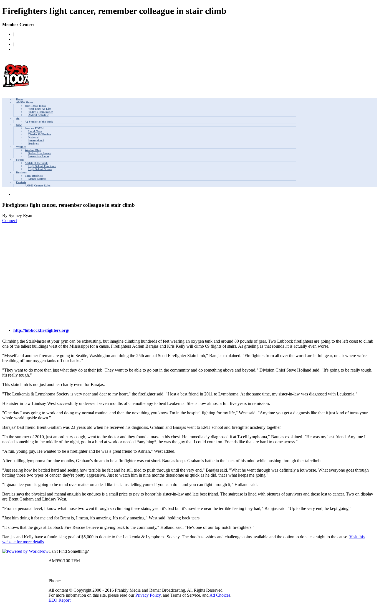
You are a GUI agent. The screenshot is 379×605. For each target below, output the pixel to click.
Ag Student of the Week (39, 121)
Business (33, 143)
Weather (21, 146)
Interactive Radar (38, 156)
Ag (17, 118)
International (36, 140)
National (33, 137)
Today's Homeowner (40, 111)
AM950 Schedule (38, 114)
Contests (21, 182)
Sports (20, 159)
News (19, 124)
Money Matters (37, 178)
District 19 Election (39, 134)
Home (19, 99)
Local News (35, 131)
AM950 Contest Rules (37, 185)
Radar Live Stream (39, 153)
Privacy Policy (148, 595)
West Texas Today (35, 105)
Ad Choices (219, 595)
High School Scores (40, 169)
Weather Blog (33, 150)
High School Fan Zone (42, 166)
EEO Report (59, 600)
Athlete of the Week (36, 163)
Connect (9, 220)
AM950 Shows (24, 102)
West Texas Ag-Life (39, 108)
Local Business (34, 175)
